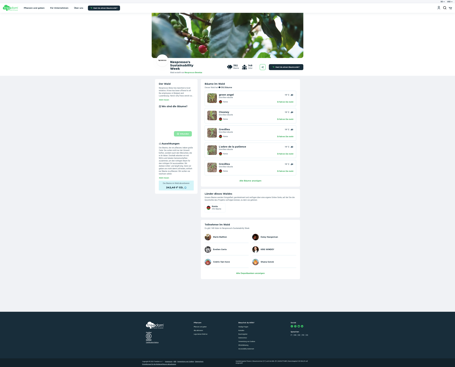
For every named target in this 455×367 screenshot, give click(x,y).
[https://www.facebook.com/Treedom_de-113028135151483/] (292, 326)
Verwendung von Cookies (246, 341)
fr (303, 335)
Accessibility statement (246, 349)
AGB (174, 361)
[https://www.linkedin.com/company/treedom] (302, 326)
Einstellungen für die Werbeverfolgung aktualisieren (159, 364)
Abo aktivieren (198, 330)
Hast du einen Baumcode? (105, 8)
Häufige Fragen (243, 327)
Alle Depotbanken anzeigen (250, 273)
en (295, 335)
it (291, 335)
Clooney (224, 112)
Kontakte (241, 330)
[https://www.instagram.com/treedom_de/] (295, 326)
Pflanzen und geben (200, 327)
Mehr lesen (164, 100)
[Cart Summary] (450, 8)
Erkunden (184, 134)
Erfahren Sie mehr (285, 102)
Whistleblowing (243, 345)
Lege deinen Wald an (200, 334)
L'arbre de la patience (232, 146)
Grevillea (224, 129)
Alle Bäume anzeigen (250, 181)
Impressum (169, 361)
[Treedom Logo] (11, 8)
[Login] (439, 8)
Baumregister (242, 334)
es (307, 335)
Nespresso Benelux (193, 72)
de (299, 335)
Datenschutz (242, 338)
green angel (226, 94)
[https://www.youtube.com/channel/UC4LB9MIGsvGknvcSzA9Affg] (299, 326)
